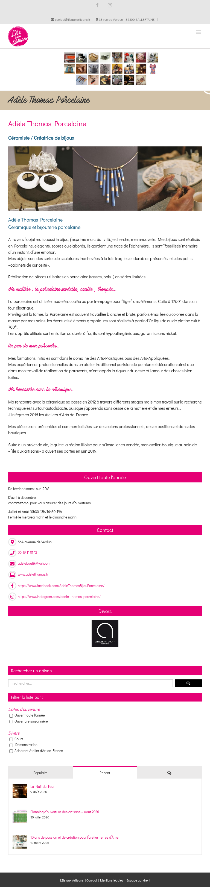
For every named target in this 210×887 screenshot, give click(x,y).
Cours (18, 738)
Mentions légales (111, 880)
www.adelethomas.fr (33, 574)
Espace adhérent (138, 880)
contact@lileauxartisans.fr (72, 19)
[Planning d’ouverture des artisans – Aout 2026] (20, 812)
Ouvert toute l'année (29, 715)
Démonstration (26, 744)
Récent (105, 772)
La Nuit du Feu (42, 786)
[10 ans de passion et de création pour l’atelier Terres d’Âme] (20, 837)
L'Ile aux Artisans (72, 880)
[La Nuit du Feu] (20, 786)
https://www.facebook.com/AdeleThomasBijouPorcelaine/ (61, 585)
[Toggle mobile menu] (199, 32)
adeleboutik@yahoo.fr (34, 563)
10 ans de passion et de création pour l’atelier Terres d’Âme (74, 837)
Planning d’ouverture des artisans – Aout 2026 (64, 811)
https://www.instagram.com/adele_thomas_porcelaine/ (59, 596)
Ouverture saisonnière (31, 721)
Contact (91, 880)
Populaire (40, 772)
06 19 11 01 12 (27, 552)
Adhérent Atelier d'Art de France (38, 750)
